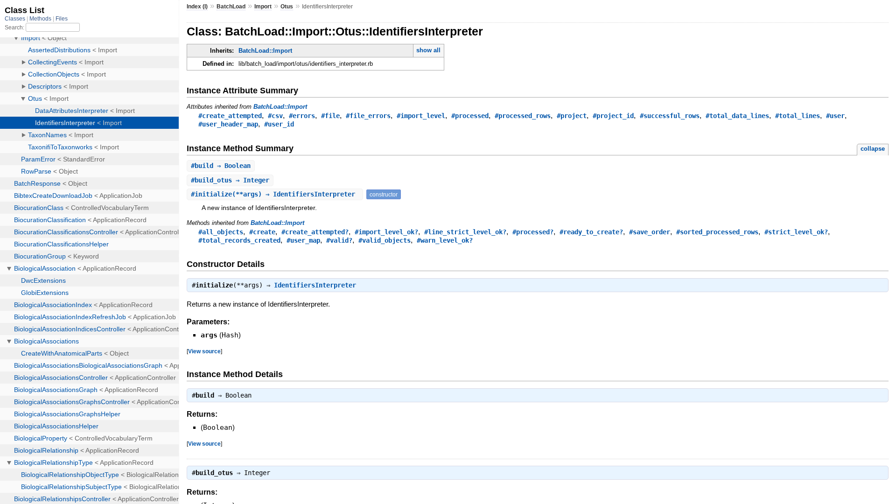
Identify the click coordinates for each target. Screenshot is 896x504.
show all (428, 50)
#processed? (532, 232)
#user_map (303, 240)
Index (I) (197, 6)
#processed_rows (523, 115)
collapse (873, 148)
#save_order (649, 232)
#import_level (421, 115)
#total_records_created (239, 240)
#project (572, 115)
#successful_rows (670, 115)
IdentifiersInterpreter (315, 285)
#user (835, 115)
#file (330, 115)
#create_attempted (230, 115)
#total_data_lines (737, 115)
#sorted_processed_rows (717, 232)
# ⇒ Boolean (221, 165)
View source (204, 351)
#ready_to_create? (591, 232)
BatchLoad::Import (265, 50)
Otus (286, 6)
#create (262, 232)
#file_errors (368, 115)
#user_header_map (228, 124)
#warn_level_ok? (445, 240)
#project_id (613, 115)
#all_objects (220, 232)
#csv (275, 115)
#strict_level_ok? (796, 232)
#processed (470, 115)
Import (263, 6)
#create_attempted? (315, 232)
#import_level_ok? (386, 232)
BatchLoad (231, 6)
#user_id (279, 124)
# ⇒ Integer (230, 180)
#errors (302, 115)
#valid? (339, 240)
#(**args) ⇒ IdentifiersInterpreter (275, 194)
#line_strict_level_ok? (465, 232)
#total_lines (797, 115)
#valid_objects (384, 240)
